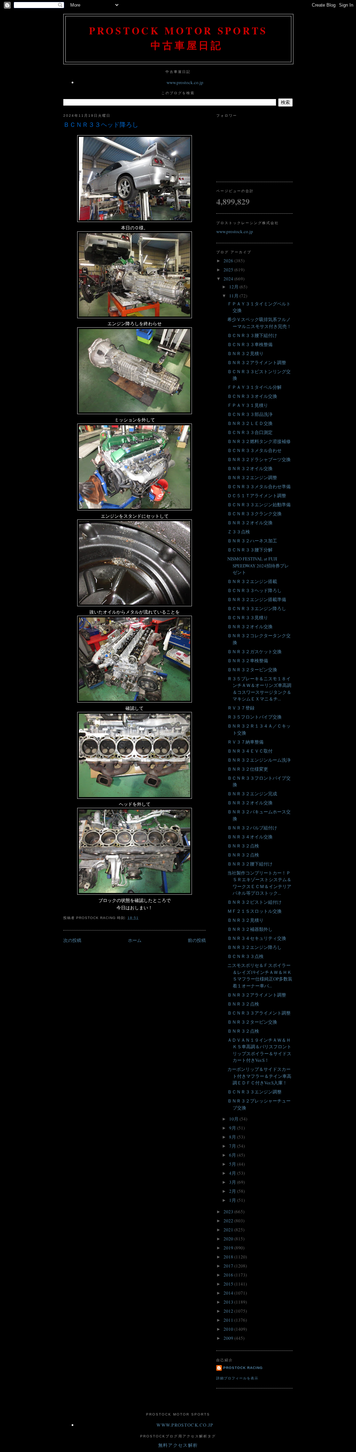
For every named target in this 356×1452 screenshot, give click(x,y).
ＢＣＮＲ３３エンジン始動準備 (259, 504)
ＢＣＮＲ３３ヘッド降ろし (100, 124)
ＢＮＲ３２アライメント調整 (256, 362)
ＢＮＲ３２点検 (243, 846)
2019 (229, 1248)
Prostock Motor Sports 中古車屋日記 (178, 37)
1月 (233, 1200)
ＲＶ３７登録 (240, 708)
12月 (234, 287)
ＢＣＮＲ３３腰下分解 (250, 550)
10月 (234, 1119)
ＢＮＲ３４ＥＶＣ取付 (250, 751)
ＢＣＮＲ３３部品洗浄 (250, 414)
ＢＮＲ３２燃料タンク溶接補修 (259, 441)
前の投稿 (197, 940)
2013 (229, 1302)
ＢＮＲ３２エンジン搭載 (252, 581)
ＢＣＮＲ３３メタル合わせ (254, 450)
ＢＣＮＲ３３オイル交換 (252, 396)
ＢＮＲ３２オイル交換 (250, 468)
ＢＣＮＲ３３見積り (247, 617)
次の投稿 (72, 940)
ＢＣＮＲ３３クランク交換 (254, 513)
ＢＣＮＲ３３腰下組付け (252, 335)
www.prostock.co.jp (185, 82)
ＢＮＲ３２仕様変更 (247, 769)
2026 (229, 260)
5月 (233, 1164)
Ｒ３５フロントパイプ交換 (254, 717)
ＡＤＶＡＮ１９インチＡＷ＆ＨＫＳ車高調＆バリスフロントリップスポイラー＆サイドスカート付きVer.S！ (259, 1050)
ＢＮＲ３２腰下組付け (250, 864)
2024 (229, 279)
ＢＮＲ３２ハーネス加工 (252, 541)
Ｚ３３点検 (238, 531)
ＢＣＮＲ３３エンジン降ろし (256, 608)
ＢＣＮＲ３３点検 (245, 956)
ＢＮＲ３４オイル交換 (250, 837)
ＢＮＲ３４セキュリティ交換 (256, 938)
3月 (233, 1182)
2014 (229, 1293)
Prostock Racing (243, 1368)
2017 (229, 1266)
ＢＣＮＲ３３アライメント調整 (259, 1013)
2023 (229, 1211)
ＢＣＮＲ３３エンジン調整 (254, 1092)
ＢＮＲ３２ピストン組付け (254, 902)
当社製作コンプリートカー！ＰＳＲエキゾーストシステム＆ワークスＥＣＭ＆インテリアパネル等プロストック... (259, 883)
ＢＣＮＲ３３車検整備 (250, 344)
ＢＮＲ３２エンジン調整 (252, 477)
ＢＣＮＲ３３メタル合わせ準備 (259, 486)
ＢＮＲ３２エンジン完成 (252, 793)
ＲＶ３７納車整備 (245, 742)
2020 (229, 1239)
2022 (229, 1220)
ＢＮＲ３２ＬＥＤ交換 (250, 423)
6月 (233, 1155)
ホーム (134, 940)
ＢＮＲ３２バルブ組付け (252, 828)
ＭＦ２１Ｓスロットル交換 (254, 911)
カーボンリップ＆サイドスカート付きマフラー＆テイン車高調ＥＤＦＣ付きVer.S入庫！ (259, 1076)
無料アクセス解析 (178, 1445)
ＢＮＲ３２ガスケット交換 (254, 651)
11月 (234, 296)
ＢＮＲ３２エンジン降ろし (254, 947)
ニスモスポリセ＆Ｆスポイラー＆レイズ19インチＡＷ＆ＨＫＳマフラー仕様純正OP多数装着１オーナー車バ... (259, 975)
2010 (229, 1329)
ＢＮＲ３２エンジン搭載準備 (256, 599)
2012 (229, 1311)
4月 (233, 1173)
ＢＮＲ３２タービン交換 (252, 669)
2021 (229, 1230)
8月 (233, 1137)
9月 (233, 1128)
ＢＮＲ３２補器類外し (250, 929)
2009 (229, 1338)
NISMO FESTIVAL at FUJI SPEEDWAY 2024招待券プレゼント (258, 565)
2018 (229, 1257)
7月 (233, 1146)
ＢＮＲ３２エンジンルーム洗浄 (259, 760)
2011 (229, 1320)
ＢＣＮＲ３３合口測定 (250, 432)
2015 (229, 1284)
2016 (229, 1275)
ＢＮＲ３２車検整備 (247, 660)
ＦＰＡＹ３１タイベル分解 (254, 387)
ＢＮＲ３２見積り (245, 353)
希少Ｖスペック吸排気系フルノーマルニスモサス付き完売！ (259, 322)
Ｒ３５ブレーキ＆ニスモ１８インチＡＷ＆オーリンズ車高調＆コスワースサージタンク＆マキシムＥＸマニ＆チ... (259, 688)
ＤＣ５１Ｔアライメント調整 (256, 495)
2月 (233, 1191)
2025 (229, 269)
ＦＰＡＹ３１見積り (247, 405)
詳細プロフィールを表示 (237, 1378)
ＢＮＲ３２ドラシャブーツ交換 (259, 459)
